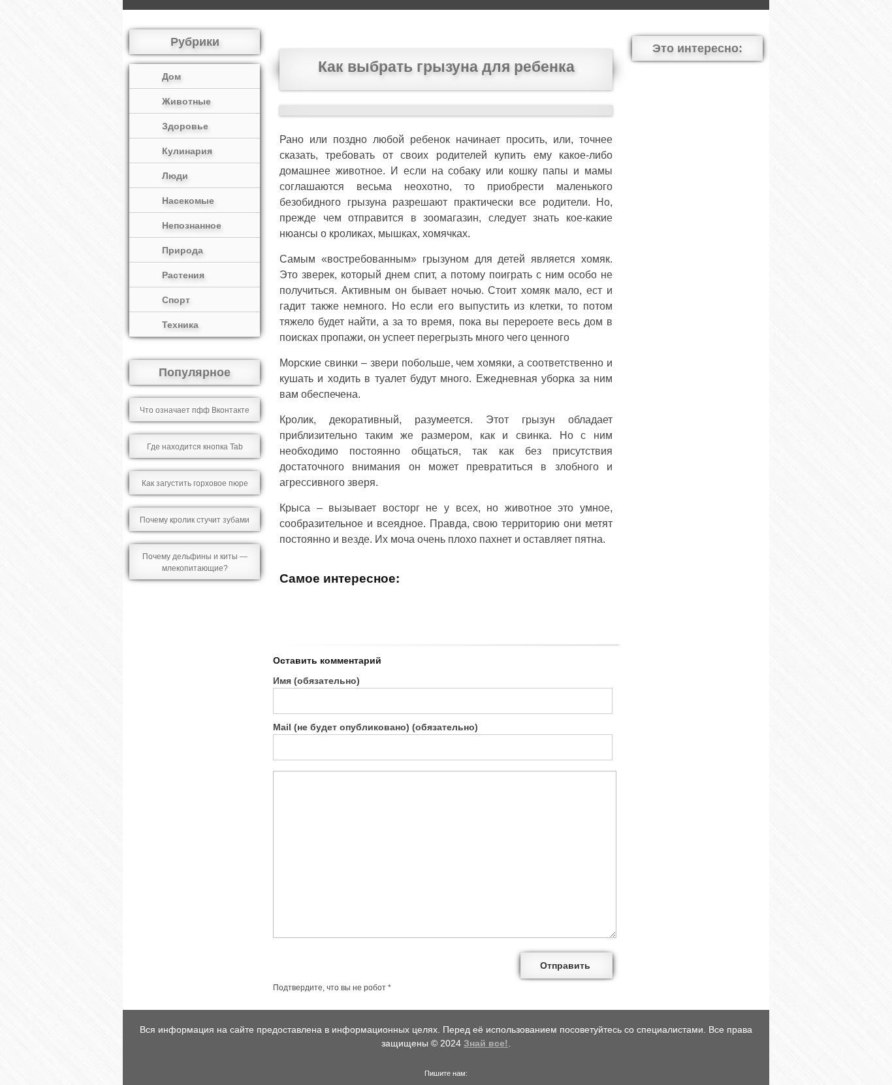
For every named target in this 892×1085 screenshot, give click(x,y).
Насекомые (188, 200)
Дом (171, 76)
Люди (175, 175)
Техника (180, 324)
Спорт (176, 300)
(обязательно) (316, 680)
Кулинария (187, 151)
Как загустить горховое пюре (195, 483)
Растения (183, 275)
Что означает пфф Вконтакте (194, 410)
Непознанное (191, 225)
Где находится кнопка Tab (195, 446)
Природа (182, 250)
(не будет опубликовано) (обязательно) (375, 727)
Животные (186, 101)
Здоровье (185, 126)
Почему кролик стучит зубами (194, 520)
